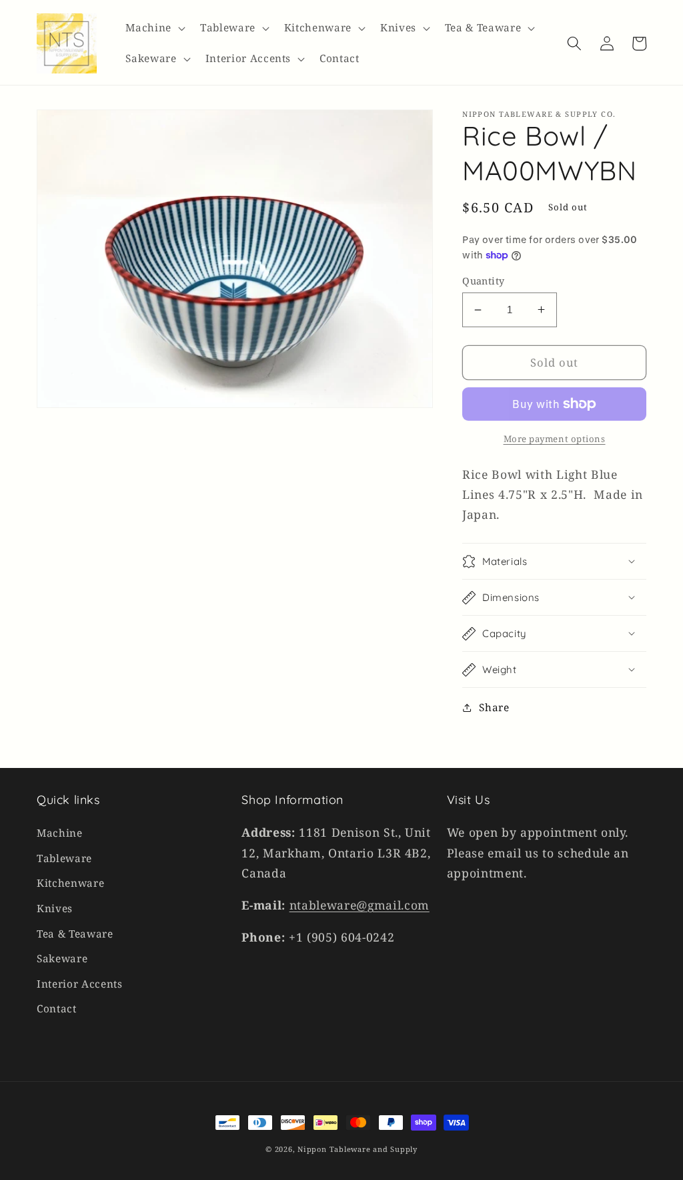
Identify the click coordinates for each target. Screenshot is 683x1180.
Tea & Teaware (75, 934)
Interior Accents (80, 984)
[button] (154, 28)
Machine (60, 833)
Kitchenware (70, 883)
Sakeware (62, 959)
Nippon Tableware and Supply (357, 1149)
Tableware (64, 858)
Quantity (483, 280)
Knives (55, 909)
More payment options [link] (555, 439)
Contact (57, 1009)
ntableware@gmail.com (359, 905)
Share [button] (494, 708)
